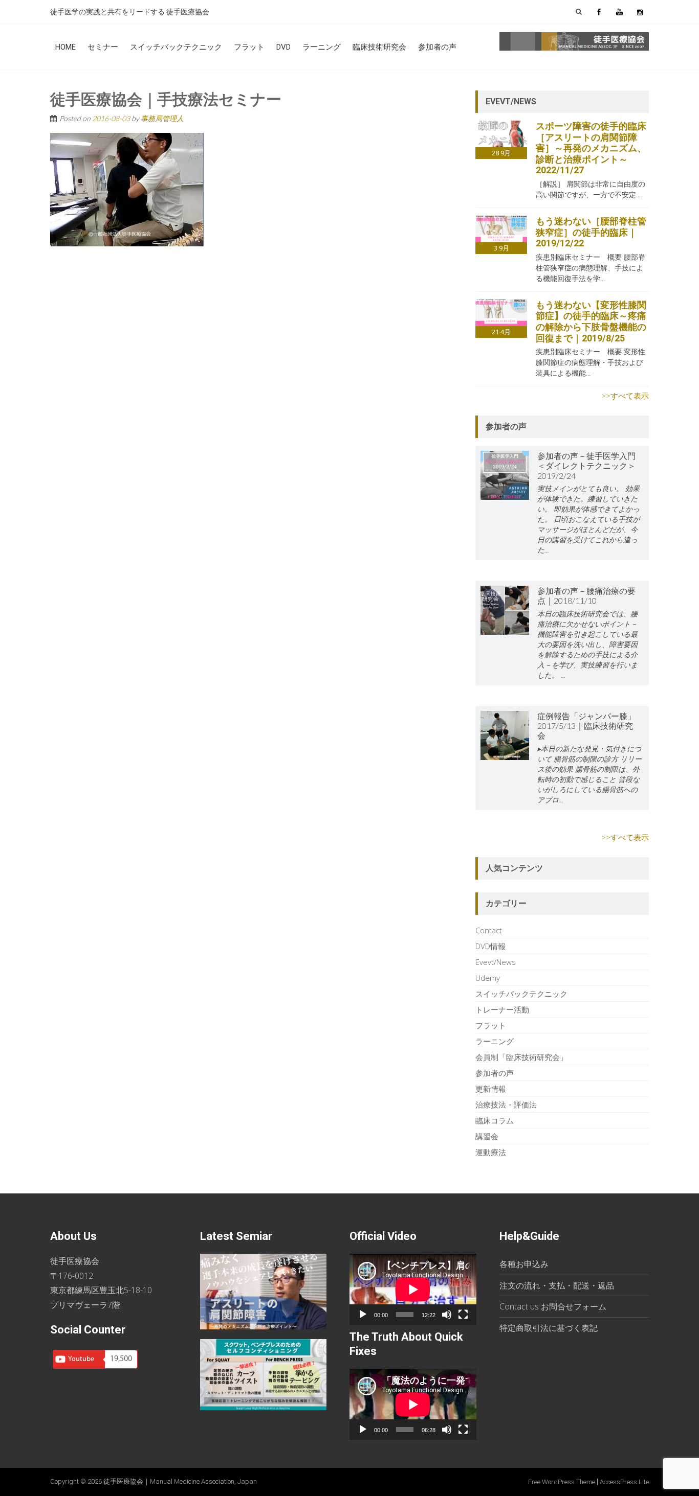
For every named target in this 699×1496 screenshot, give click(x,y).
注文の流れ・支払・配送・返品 (556, 1285)
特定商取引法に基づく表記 (548, 1327)
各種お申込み (524, 1264)
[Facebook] (598, 12)
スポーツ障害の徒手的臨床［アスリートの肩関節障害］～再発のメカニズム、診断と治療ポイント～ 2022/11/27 (591, 148)
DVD (283, 47)
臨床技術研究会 (379, 47)
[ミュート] (447, 1314)
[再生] (363, 1314)
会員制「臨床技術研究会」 (521, 1057)
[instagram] (639, 12)
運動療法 (490, 1152)
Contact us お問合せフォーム (552, 1306)
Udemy (487, 978)
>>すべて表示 (625, 395)
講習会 (486, 1136)
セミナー (103, 47)
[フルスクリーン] (463, 1314)
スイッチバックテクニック (176, 47)
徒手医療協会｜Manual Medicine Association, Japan (180, 1481)
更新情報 (490, 1089)
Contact (488, 930)
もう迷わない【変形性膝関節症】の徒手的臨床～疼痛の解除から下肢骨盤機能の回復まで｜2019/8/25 (591, 321)
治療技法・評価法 (506, 1104)
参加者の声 (437, 47)
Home (65, 47)
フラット (249, 47)
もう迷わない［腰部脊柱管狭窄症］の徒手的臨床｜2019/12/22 (591, 232)
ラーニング (321, 47)
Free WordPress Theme (561, 1482)
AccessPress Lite (624, 1482)
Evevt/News (495, 962)
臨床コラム (494, 1120)
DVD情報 (490, 946)
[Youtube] (619, 12)
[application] (413, 1289)
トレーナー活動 (502, 1009)
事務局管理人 (162, 118)
